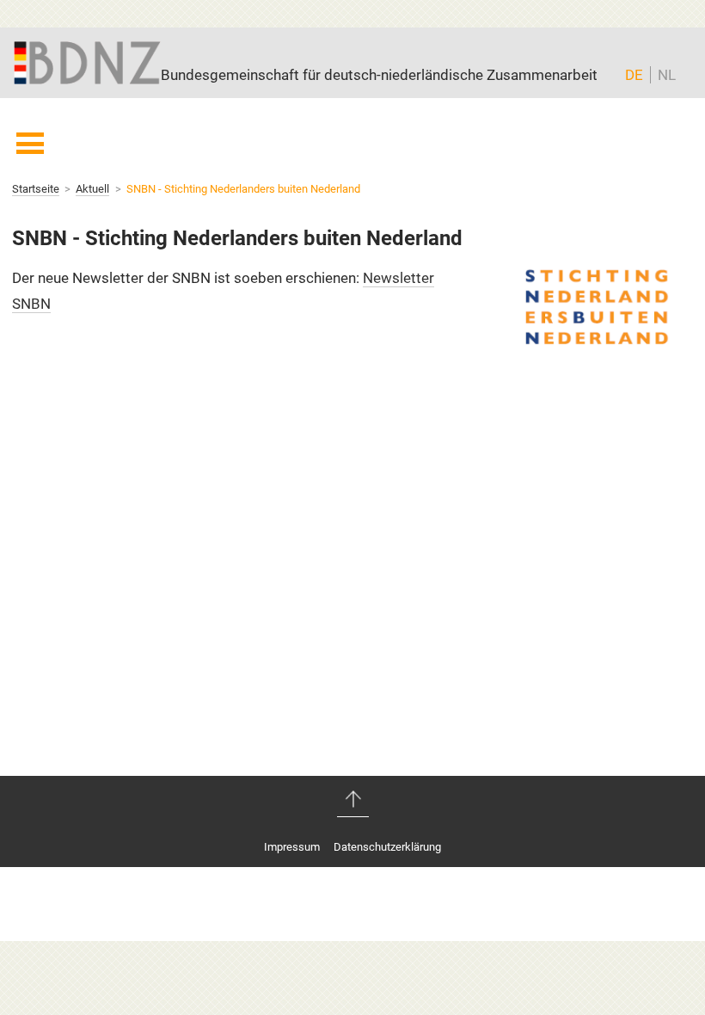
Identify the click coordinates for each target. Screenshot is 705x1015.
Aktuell (92, 188)
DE (634, 74)
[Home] (87, 61)
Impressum (292, 846)
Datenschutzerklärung (387, 846)
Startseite (35, 188)
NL (667, 74)
